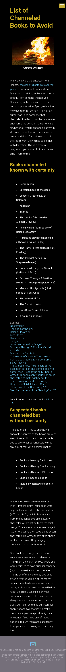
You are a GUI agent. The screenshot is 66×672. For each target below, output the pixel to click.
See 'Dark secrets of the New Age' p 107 (33, 390)
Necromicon (17, 325)
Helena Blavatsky (19, 331)
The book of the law (21, 328)
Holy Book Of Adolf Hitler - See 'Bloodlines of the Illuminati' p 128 (28, 386)
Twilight (14, 341)
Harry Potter (17, 338)
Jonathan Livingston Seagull (26, 344)
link (47, 399)
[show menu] (62, 6)
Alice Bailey (16, 335)
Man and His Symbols (22, 353)
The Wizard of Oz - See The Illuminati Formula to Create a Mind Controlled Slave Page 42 (30, 359)
